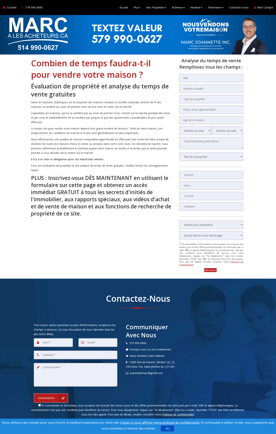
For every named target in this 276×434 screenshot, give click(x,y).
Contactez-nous (239, 7)
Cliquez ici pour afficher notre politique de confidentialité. (160, 423)
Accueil (123, 7)
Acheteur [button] (177, 7)
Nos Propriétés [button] (155, 7)
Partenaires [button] (215, 7)
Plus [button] (136, 7)
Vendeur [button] (195, 7)
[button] (210, 270)
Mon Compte (264, 7)
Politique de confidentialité (178, 414)
